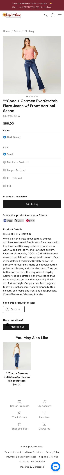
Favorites (44, 417)
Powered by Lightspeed (32, 466)
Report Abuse (38, 461)
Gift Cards (44, 428)
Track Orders (19, 417)
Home (6, 31)
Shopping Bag (19, 428)
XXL (9, 186)
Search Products (19, 406)
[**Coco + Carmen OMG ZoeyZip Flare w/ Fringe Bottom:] (17, 356)
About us (23, 461)
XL (14, 178)
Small (10, 154)
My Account (44, 406)
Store (17, 31)
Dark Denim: (14, 137)
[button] (12, 15)
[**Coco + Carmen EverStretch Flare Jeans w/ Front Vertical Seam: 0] (32, 65)
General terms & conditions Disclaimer (24, 452)
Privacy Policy (52, 452)
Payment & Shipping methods (21, 456)
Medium (17, 162)
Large (16, 170)
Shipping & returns (48, 456)
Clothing (29, 31)
